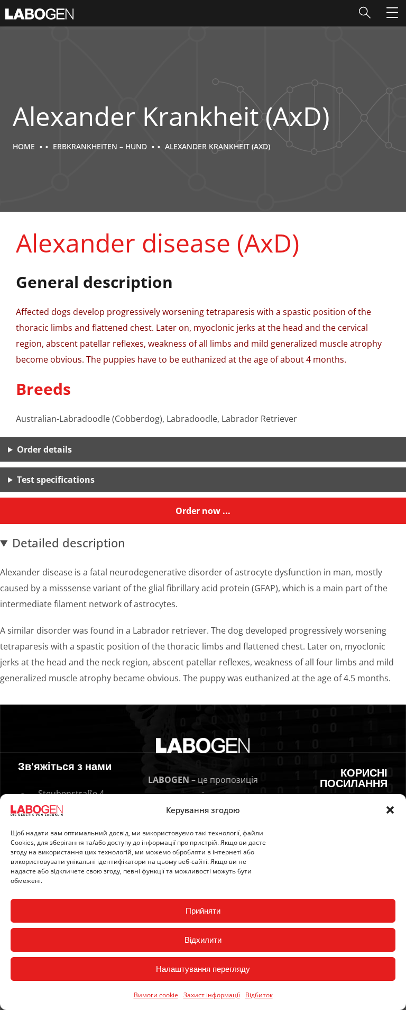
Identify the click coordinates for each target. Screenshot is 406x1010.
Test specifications (56, 479)
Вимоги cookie (156, 994)
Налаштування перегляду (203, 968)
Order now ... (203, 511)
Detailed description (68, 543)
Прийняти (203, 910)
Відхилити (203, 939)
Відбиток (259, 994)
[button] (390, 810)
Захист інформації (211, 994)
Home (24, 146)
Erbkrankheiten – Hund (100, 146)
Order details (44, 449)
